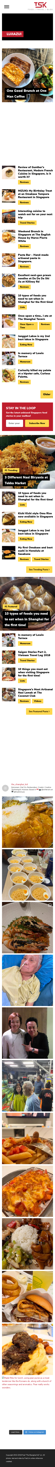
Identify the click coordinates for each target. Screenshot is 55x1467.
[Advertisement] (27, 134)
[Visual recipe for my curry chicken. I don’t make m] (27, 822)
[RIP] (27, 1033)
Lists (22, 307)
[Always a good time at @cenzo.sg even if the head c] (27, 927)
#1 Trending (11, 470)
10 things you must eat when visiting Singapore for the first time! (33, 672)
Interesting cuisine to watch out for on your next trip (35, 214)
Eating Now (26, 345)
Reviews (24, 182)
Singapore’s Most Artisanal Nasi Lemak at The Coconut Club (35, 692)
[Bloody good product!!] (27, 1296)
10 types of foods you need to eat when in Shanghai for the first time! (35, 298)
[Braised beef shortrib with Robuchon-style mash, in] (27, 1349)
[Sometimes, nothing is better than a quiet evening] (27, 1138)
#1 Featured (11, 607)
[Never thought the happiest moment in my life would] (27, 980)
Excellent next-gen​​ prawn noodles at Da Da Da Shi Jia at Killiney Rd (34, 278)
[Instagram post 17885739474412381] (27, 1085)
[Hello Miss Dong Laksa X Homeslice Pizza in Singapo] (27, 875)
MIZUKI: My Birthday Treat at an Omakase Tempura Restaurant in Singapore (35, 194)
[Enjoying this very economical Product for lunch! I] (27, 1244)
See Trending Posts (39, 570)
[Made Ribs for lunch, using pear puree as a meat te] (27, 1402)
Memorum (25, 362)
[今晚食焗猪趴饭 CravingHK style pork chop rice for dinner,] (27, 1191)
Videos (37, 701)
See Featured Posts (39, 711)
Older (46, 394)
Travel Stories (27, 223)
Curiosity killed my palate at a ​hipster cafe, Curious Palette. (34, 373)
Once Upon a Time (27, 326)
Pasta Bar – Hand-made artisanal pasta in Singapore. (33, 258)
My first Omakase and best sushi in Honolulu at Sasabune (35, 550)
